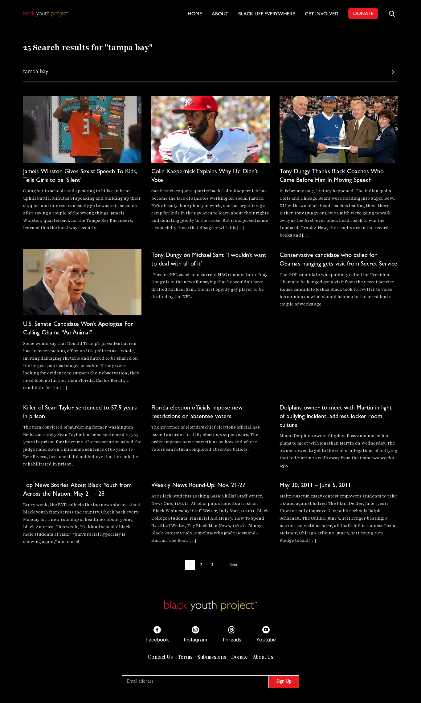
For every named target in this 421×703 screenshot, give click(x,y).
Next (232, 565)
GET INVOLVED (321, 14)
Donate (239, 656)
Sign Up (284, 681)
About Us (263, 656)
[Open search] (392, 13)
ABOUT (220, 14)
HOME (195, 14)
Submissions (212, 656)
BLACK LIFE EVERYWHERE (266, 14)
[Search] (392, 72)
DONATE (363, 14)
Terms (185, 656)
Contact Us (160, 656)
